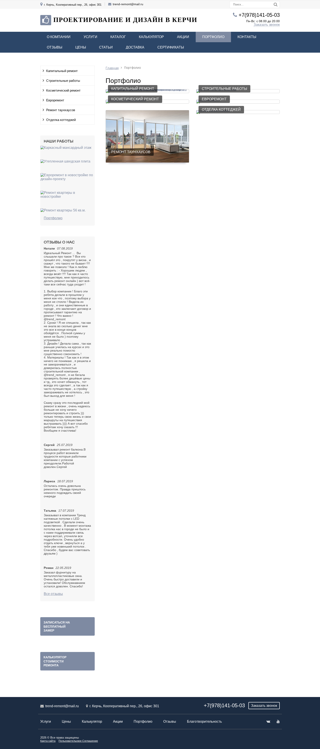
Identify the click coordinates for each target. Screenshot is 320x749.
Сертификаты (170, 47)
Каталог (118, 37)
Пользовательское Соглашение (78, 741)
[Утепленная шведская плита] (65, 161)
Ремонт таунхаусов (60, 110)
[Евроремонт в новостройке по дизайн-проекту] (67, 179)
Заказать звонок (267, 25)
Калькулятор (151, 37)
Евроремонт (55, 100)
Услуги (90, 37)
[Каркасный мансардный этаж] (65, 147)
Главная (112, 68)
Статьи (106, 47)
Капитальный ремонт (62, 71)
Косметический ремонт (63, 90)
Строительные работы (63, 80)
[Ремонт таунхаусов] (147, 161)
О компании (59, 37)
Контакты (246, 37)
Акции (183, 37)
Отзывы (54, 47)
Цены (80, 47)
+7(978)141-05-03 (259, 15)
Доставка (135, 47)
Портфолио (213, 37)
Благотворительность (204, 721)
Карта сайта (48, 741)
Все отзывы (53, 594)
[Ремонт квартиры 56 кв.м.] (63, 210)
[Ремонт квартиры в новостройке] (67, 196)
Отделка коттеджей (61, 120)
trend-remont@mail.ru (128, 4)
